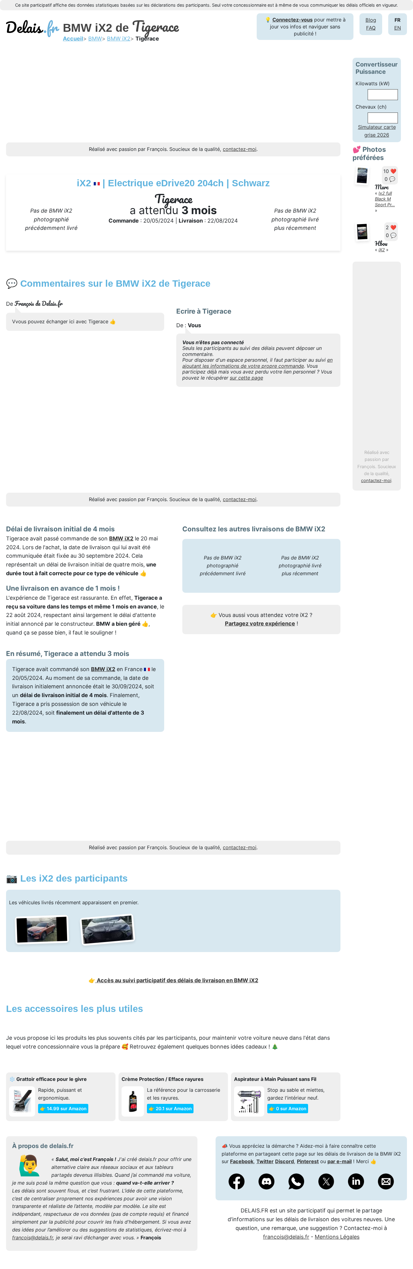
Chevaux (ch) (371, 107)
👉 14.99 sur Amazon (63, 1108)
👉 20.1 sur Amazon (170, 1108)
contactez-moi (376, 480)
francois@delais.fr (32, 1238)
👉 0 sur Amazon (287, 1108)
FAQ (371, 28)
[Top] (399, 1249)
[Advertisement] (173, 100)
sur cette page (246, 378)
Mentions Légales (337, 1237)
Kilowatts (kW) (373, 83)
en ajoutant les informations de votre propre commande (257, 363)
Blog (371, 20)
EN (397, 28)
